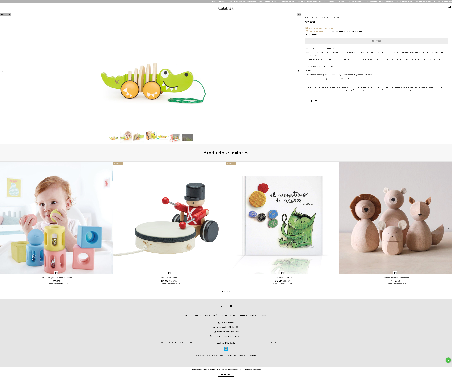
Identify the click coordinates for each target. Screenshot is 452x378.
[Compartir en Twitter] (311, 100)
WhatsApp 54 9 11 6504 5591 (227, 327)
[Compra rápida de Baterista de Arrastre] (169, 272)
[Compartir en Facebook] (307, 100)
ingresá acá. (232, 355)
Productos (197, 315)
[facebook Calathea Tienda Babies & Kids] (226, 306)
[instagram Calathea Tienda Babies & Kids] (221, 306)
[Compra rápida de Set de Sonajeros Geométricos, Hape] (56, 272)
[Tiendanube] (226, 343)
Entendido (226, 374)
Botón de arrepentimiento (248, 355)
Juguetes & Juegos (317, 17)
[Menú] (3, 8)
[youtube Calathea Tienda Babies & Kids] (231, 306)
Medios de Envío (211, 315)
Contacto (263, 315)
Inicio (306, 17)
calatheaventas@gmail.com (228, 332)
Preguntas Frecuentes (247, 315)
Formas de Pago (228, 315)
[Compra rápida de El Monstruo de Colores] (282, 272)
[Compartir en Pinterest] (316, 100)
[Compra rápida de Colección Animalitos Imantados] (395, 272)
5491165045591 (228, 323)
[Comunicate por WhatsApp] (448, 360)
